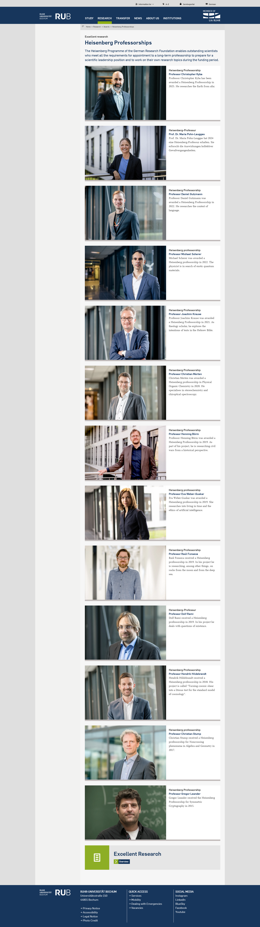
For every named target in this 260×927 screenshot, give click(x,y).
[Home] (55, 15)
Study (89, 18)
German (212, 4)
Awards (107, 27)
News (138, 18)
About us (152, 18)
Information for (144, 4)
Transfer (123, 18)
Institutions (172, 18)
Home (88, 27)
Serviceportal (189, 4)
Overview (152, 857)
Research (105, 18)
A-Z (167, 4)
